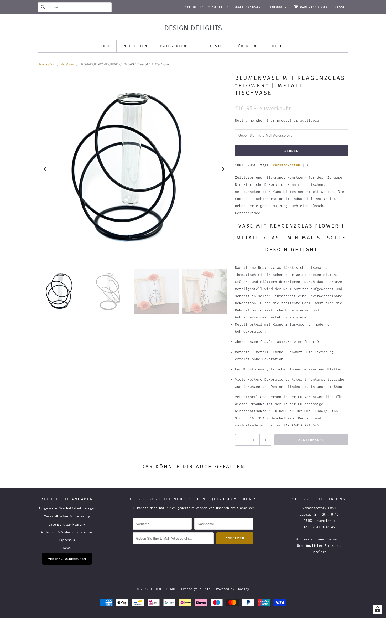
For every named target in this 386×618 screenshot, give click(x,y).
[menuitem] (178, 46)
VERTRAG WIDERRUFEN (67, 559)
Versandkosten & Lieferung (67, 516)
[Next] (221, 169)
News (67, 548)
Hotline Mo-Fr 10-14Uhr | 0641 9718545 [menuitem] (221, 7)
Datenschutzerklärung (67, 524)
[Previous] (46, 169)
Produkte (68, 64)
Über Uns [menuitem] (248, 46)
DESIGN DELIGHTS (164, 589)
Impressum (67, 540)
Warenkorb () (312, 7)
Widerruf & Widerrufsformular (67, 532)
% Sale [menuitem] (218, 46)
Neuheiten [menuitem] (136, 46)
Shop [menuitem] (106, 46)
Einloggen (277, 7)
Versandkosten (286, 165)
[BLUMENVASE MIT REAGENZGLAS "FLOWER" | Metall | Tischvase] (133, 169)
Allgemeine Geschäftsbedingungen (67, 508)
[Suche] (43, 7)
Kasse (340, 7)
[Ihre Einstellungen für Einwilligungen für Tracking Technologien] (377, 609)
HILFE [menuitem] (278, 46)
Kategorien (176, 46)
